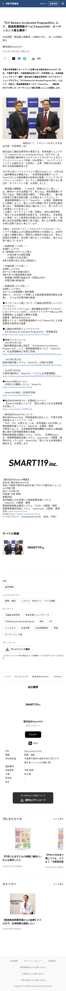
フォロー (33, 734)
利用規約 (52, 961)
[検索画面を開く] (63, 3)
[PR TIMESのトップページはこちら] (12, 3)
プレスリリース (21, 676)
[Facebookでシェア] (19, 58)
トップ (7, 676)
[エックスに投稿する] (13, 58)
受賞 (56, 628)
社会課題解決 (41, 628)
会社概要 (14, 961)
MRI (42, 621)
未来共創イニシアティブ (37, 615)
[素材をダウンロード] (33, 58)
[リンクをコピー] (38, 58)
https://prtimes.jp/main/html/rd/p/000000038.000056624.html (32, 365)
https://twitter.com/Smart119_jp (25, 514)
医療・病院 (10, 601)
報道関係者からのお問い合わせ (33, 967)
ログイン (43, 3)
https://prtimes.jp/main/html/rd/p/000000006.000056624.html (32, 376)
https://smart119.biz (17, 511)
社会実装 (25, 628)
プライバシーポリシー (33, 961)
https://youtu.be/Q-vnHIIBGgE (17, 409)
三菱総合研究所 (12, 615)
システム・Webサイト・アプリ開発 (38, 601)
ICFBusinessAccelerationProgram (19, 621)
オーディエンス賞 (13, 634)
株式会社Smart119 (40, 676)
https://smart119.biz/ (33, 751)
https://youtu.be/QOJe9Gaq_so (17, 395)
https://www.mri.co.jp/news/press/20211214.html (26, 334)
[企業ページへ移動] (33, 705)
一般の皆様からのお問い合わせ (33, 980)
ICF (50, 621)
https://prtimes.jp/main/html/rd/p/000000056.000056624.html (32, 354)
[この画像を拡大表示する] (13, 547)
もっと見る (58, 819)
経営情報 (9, 587)
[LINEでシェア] (24, 58)
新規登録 (53, 3)
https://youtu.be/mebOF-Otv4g (17, 387)
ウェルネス (10, 628)
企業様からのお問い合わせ (33, 973)
